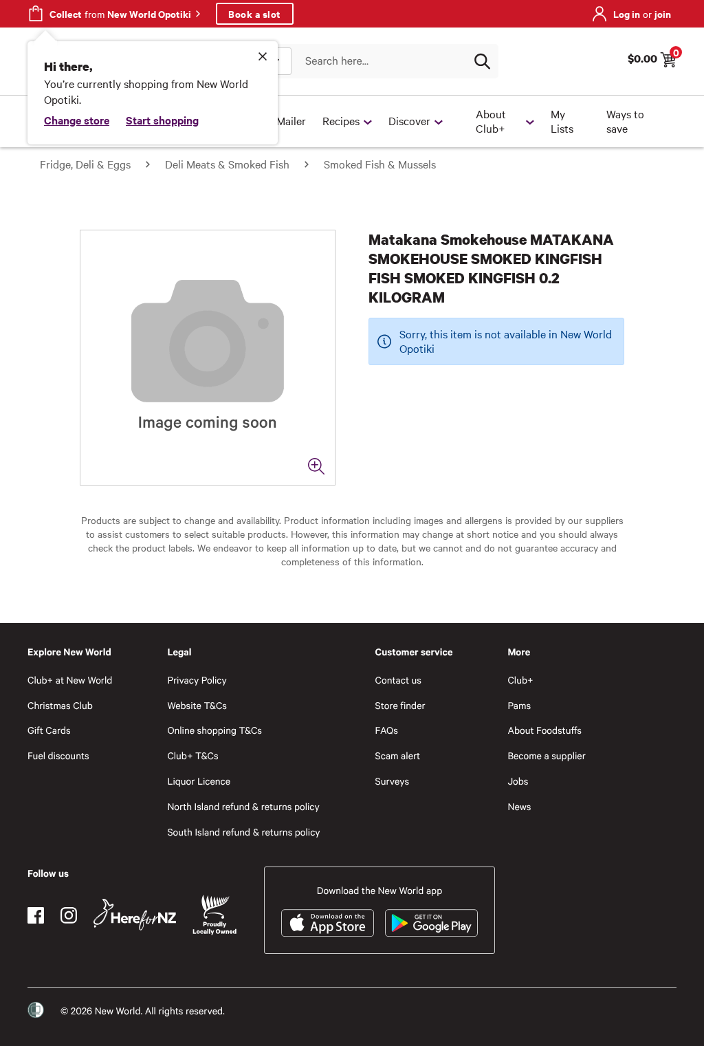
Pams (519, 705)
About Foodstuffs (544, 730)
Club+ (520, 679)
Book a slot (254, 13)
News (519, 806)
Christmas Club (60, 705)
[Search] (481, 61)
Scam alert (398, 755)
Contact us (398, 679)
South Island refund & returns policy (243, 831)
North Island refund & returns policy (243, 806)
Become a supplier (546, 755)
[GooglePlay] (431, 923)
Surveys (392, 780)
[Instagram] (68, 915)
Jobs (517, 780)
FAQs (386, 730)
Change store (76, 119)
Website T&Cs (197, 705)
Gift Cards (49, 730)
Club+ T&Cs (192, 755)
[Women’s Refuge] (36, 1010)
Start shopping (162, 119)
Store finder (400, 705)
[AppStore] (327, 923)
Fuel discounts (58, 755)
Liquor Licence (198, 780)
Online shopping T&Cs (214, 730)
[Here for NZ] (135, 914)
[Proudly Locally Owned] (214, 915)
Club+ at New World (70, 679)
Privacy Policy (196, 679)
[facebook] (36, 915)
